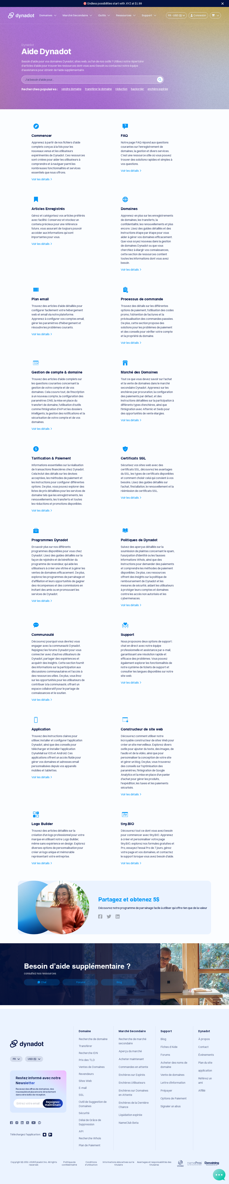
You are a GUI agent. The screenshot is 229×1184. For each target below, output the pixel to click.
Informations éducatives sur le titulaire (118, 1163)
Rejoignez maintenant (53, 1103)
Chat (43, 982)
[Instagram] (16, 1122)
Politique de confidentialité (69, 1163)
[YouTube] (33, 1122)
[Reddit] (39, 1122)
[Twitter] (27, 1122)
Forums (80, 982)
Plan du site (205, 1062)
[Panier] (215, 15)
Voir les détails (40, 179)
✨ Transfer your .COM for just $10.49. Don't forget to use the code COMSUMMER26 (112, 3)
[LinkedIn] (22, 1122)
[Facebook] (11, 1122)
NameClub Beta (128, 1122)
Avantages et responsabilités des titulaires (154, 1163)
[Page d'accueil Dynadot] (21, 15)
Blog (119, 982)
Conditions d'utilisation (91, 1163)
